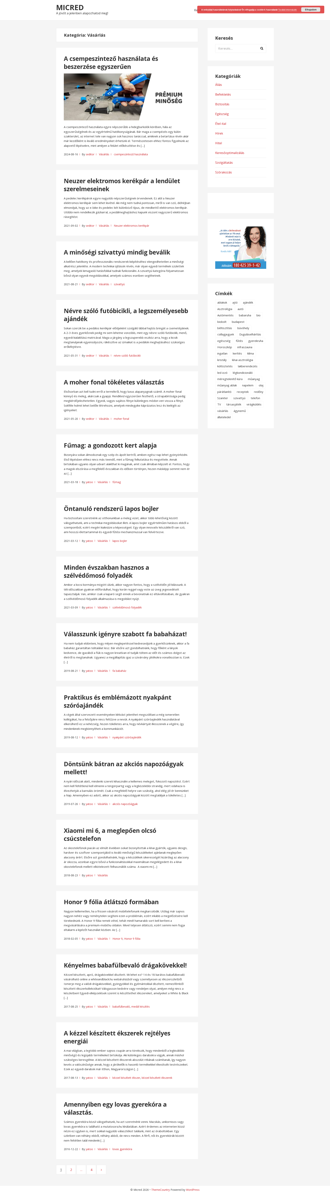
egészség (224, 341)
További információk (287, 9)
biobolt (221, 322)
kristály (222, 360)
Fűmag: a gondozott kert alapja (110, 445)
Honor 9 (117, 938)
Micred (70, 7)
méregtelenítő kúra (230, 379)
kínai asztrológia (242, 360)
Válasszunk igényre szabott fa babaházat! (125, 634)
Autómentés (225, 315)
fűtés (239, 341)
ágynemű (240, 411)
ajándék (248, 302)
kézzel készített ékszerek (157, 1078)
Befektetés (223, 94)
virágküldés (254, 404)
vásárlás (222, 411)
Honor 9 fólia (132, 938)
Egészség (222, 114)
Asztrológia (224, 309)
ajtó (235, 302)
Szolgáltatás (224, 162)
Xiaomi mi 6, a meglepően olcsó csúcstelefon (110, 834)
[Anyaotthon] (240, 268)
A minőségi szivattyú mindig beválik (117, 252)
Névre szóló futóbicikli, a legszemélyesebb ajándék (126, 315)
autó (240, 309)
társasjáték (233, 404)
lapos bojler (119, 541)
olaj (261, 385)
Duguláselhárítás (250, 334)
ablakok (222, 302)
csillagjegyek (225, 334)
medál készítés (140, 1006)
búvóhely (243, 328)
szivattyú (119, 284)
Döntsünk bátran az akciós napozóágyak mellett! (124, 768)
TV (219, 404)
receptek (243, 392)
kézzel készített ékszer (126, 1078)
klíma (250, 353)
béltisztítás (224, 328)
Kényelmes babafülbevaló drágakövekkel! (125, 965)
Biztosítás (222, 104)
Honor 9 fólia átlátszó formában (111, 902)
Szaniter (222, 398)
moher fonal (121, 419)
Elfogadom (311, 9)
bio (258, 315)
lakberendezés (247, 366)
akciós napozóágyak (125, 804)
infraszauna (244, 347)
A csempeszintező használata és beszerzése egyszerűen (111, 62)
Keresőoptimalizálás (229, 153)
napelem (247, 385)
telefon (255, 398)
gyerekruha (255, 341)
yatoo (89, 482)
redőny (258, 392)
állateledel (224, 417)
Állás (218, 85)
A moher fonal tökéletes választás (114, 382)
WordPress (193, 1190)
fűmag (116, 482)
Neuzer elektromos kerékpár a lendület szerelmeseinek (122, 185)
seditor (90, 154)
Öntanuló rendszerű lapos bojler (111, 508)
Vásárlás (104, 154)
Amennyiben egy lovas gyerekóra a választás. (115, 1108)
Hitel (218, 143)
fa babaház (119, 671)
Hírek (219, 133)
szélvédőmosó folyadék (127, 607)
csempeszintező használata (131, 154)
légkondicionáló (243, 373)
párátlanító (224, 392)
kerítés (237, 353)
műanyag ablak (227, 385)
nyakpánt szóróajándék (126, 737)
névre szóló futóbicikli (127, 355)
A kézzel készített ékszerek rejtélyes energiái (117, 1037)
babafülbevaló (121, 1006)
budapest (238, 322)
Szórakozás (223, 172)
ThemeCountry (160, 1190)
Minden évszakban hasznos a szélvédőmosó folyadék (106, 571)
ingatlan (222, 353)
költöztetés (225, 366)
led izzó (222, 373)
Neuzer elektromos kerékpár (131, 225)
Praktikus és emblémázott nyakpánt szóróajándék (117, 701)
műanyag (254, 379)
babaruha (245, 315)
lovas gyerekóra (122, 1149)
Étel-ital (220, 124)
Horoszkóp (224, 347)
